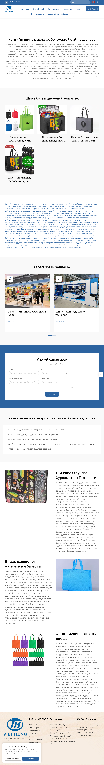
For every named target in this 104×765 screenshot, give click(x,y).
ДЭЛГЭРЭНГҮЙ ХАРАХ (19, 119)
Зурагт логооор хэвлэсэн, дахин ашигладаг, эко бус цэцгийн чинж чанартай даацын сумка (19, 139)
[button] (50, 335)
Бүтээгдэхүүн (53, 9)
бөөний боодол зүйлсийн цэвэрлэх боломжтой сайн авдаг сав (38, 430)
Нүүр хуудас (24, 9)
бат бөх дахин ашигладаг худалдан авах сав (29, 444)
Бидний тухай (38, 9)
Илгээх (52, 394)
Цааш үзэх (11, 322)
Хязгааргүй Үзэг (56, 730)
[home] (9, 9)
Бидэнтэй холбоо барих (58, 14)
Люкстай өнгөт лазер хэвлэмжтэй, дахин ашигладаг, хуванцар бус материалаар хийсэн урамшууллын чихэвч (84, 139)
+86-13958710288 (87, 733)
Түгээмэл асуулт (38, 14)
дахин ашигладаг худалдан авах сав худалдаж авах (32, 439)
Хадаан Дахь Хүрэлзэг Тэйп (61, 733)
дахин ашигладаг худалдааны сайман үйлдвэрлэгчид (33, 434)
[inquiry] (101, 374)
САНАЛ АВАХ (92, 9)
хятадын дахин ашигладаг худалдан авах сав (29, 449)
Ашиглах (68, 9)
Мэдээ (77, 9)
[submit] (88, 2)
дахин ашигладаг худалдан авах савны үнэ (75, 444)
